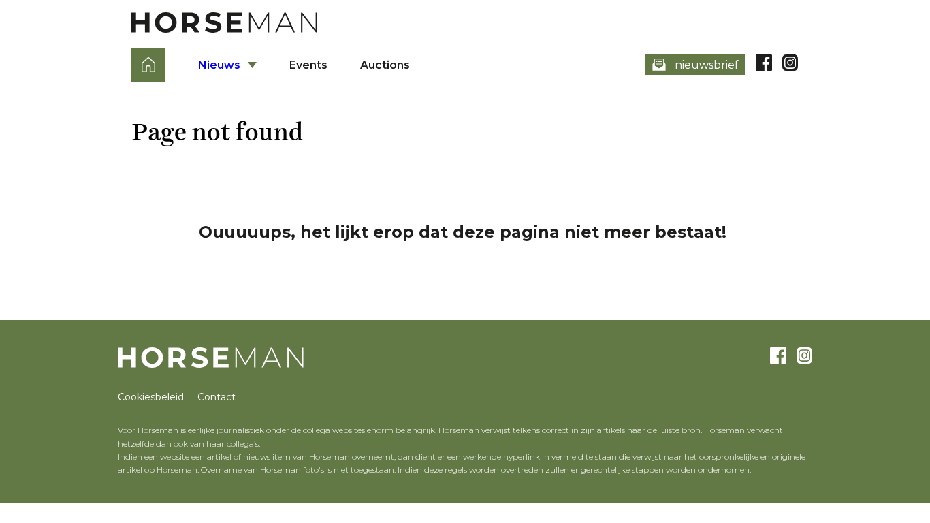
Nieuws (219, 65)
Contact (216, 397)
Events (308, 65)
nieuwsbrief (707, 65)
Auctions (385, 65)
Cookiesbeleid (151, 397)
